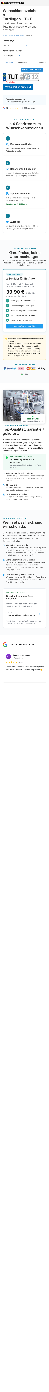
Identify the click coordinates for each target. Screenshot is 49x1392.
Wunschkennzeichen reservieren (13, 35)
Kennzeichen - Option (12, 51)
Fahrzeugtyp (8, 41)
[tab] (9, 62)
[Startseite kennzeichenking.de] (12, 3)
